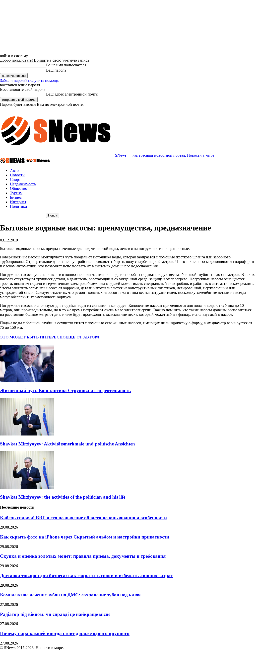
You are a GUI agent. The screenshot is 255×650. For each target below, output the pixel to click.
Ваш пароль (56, 70)
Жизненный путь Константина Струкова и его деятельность (65, 390)
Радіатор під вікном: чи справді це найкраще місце (55, 614)
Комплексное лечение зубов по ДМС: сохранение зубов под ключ (70, 594)
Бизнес (16, 197)
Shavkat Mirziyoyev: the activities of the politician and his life (62, 497)
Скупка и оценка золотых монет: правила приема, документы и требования (83, 556)
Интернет (18, 202)
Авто (14, 170)
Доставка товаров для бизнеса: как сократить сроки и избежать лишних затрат (86, 575)
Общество (18, 188)
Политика (18, 206)
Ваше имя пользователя (66, 65)
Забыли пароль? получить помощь (29, 80)
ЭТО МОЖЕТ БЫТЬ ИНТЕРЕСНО (32, 337)
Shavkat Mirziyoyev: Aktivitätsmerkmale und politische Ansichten (67, 443)
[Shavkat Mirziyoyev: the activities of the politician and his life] (27, 487)
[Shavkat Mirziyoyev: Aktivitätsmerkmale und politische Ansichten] (27, 434)
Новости (17, 175)
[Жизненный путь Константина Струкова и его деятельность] (27, 381)
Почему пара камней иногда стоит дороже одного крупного (64, 633)
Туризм (16, 193)
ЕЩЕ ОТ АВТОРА (82, 337)
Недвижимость (23, 184)
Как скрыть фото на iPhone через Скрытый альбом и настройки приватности (84, 537)
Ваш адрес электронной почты (72, 94)
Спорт (15, 179)
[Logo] (13, 162)
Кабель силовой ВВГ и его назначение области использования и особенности (83, 517)
